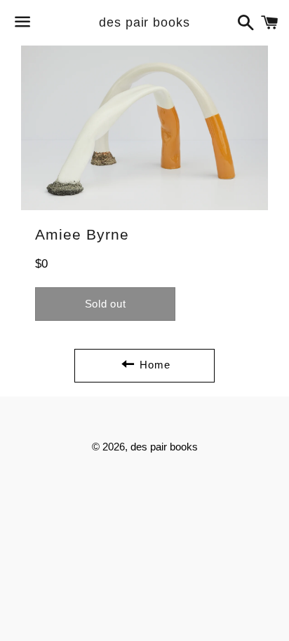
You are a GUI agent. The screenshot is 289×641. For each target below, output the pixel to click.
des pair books (144, 22)
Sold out (105, 304)
